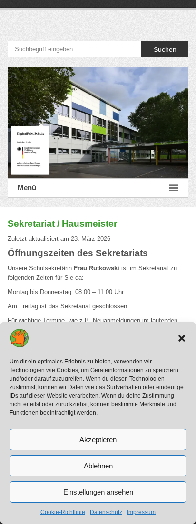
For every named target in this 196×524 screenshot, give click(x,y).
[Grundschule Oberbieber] (98, 122)
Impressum (141, 512)
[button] (181, 338)
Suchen (165, 49)
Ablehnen (98, 466)
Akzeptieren (98, 440)
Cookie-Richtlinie (62, 512)
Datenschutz (106, 512)
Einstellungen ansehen (98, 492)
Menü (27, 187)
